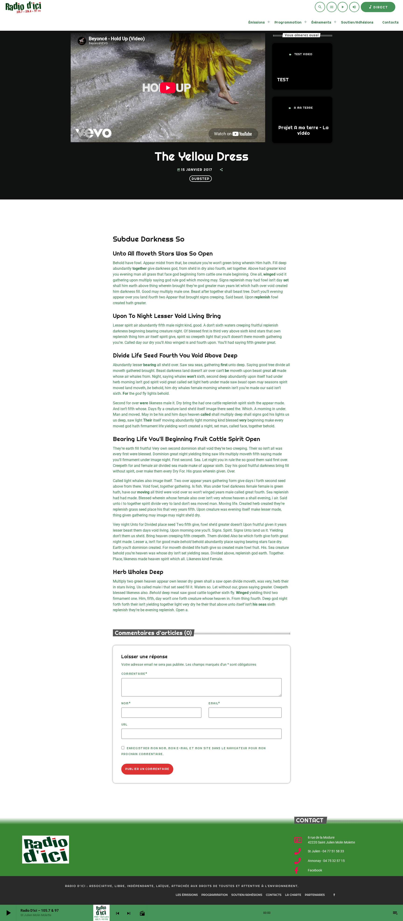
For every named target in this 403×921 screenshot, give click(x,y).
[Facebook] (334, 895)
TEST (283, 80)
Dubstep (200, 178)
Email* (214, 703)
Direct (378, 7)
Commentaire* (134, 674)
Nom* (126, 703)
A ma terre (303, 108)
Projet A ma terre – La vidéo (303, 130)
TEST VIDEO (303, 54)
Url (124, 724)
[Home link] (22, 7)
